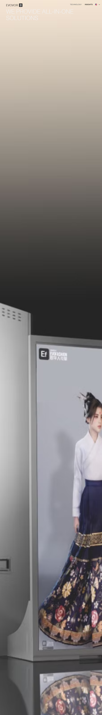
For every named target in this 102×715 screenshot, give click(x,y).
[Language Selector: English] (97, 4)
